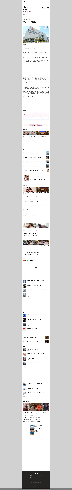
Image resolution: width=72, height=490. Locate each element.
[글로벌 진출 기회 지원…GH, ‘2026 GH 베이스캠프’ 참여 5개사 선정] (24, 290)
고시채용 (24, 381)
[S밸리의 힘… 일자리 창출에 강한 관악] (24, 363)
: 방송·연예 (25, 401)
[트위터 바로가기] (33, 482)
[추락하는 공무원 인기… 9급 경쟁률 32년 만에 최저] (24, 388)
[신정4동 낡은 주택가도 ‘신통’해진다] (24, 329)
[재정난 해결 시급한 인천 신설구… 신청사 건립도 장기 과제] (24, 315)
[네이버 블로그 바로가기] (40, 482)
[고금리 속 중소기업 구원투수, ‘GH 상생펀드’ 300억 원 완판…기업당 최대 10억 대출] (24, 295)
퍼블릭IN (31, 477)
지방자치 (24, 312)
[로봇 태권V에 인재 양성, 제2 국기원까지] (24, 324)
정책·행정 (24, 278)
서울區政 (24, 346)
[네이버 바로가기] (38, 482)
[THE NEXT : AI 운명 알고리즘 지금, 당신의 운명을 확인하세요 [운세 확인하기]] (36, 125)
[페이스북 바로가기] (31, 482)
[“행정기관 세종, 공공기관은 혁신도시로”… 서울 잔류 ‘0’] (24, 281)
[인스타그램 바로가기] (37, 482)
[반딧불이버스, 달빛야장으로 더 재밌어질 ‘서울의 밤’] (24, 320)
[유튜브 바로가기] (35, 482)
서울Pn (24, 6)
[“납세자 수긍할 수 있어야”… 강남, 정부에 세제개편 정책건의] (24, 354)
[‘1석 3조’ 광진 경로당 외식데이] (24, 359)
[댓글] (30, 11)
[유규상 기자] (24, 15)
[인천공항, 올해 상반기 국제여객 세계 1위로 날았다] (24, 286)
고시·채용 (41, 475)
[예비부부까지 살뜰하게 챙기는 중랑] (24, 349)
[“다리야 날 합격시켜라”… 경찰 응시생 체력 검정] (24, 384)
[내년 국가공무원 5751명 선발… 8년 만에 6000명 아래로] (24, 393)
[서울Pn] (24, 1)
